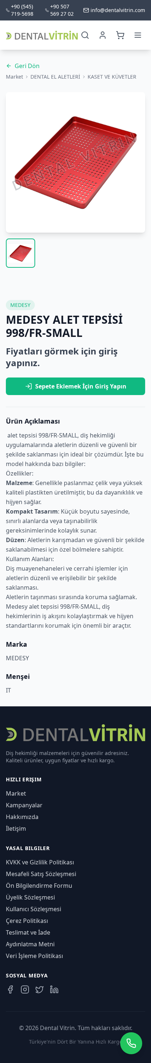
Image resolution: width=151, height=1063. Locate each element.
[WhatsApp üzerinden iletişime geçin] (131, 1043)
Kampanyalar (24, 805)
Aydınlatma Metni (30, 944)
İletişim (16, 829)
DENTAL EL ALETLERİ (55, 76)
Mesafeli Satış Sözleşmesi (41, 874)
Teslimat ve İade (28, 932)
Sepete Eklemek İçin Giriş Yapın (80, 386)
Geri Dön (27, 66)
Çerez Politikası (27, 921)
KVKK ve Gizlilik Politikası (40, 862)
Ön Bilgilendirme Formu (39, 886)
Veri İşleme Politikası (34, 956)
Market (14, 76)
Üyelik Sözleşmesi (30, 897)
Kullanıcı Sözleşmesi (33, 909)
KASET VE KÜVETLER (112, 76)
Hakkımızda (22, 817)
